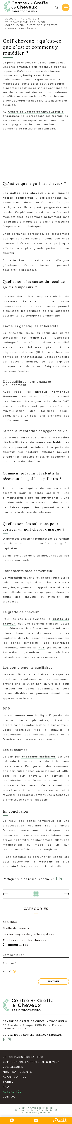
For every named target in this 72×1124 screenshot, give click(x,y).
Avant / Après (14, 1076)
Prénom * (9, 963)
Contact (10, 1096)
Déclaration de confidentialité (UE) (37, 1110)
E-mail (7, 971)
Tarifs (8, 1081)
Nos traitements (17, 1071)
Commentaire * (13, 955)
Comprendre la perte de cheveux (31, 1061)
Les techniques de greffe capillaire (28, 934)
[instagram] (9, 1040)
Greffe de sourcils (16, 927)
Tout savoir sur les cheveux (24, 940)
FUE (41, 647)
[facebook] (4, 1040)
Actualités (10, 921)
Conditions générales (37, 1112)
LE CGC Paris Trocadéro (23, 1056)
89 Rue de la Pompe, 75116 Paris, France (32, 1025)
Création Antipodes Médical (36, 1108)
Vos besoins (13, 1066)
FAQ (6, 1086)
